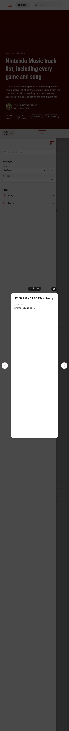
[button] (5, 365)
